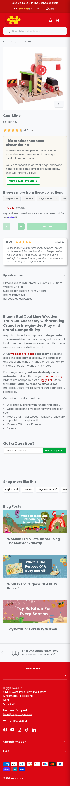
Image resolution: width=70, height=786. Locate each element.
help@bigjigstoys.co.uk (17, 714)
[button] (35, 9)
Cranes (28, 198)
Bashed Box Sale (48, 3)
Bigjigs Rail (12, 198)
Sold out (47, 226)
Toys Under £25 (48, 198)
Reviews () (18, 130)
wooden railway (52, 376)
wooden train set (22, 354)
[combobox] (35, 31)
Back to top (33, 668)
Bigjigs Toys (17, 778)
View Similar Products (23, 181)
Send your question (54, 450)
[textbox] (23, 450)
